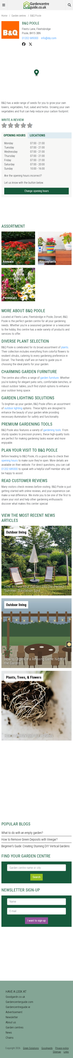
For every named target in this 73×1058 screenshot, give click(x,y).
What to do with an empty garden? (22, 833)
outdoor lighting (13, 408)
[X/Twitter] (30, 44)
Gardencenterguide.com (19, 1002)
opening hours (9, 460)
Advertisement (14, 1012)
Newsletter (12, 1017)
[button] (36, 73)
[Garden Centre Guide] (36, 5)
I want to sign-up (36, 920)
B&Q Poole (35, 15)
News (9, 1032)
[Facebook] (23, 44)
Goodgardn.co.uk (15, 996)
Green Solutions (31, 1048)
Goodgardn (47, 1048)
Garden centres (19, 15)
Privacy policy (62, 1048)
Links (66, 1051)
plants (64, 347)
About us (11, 1022)
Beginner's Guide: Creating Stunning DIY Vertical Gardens (35, 846)
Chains (9, 1037)
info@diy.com (48, 38)
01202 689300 (30, 38)
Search (36, 877)
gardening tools (52, 430)
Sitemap (57, 1051)
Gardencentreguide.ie (18, 1007)
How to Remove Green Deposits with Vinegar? (29, 839)
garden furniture (49, 377)
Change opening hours (36, 191)
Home (4, 15)
